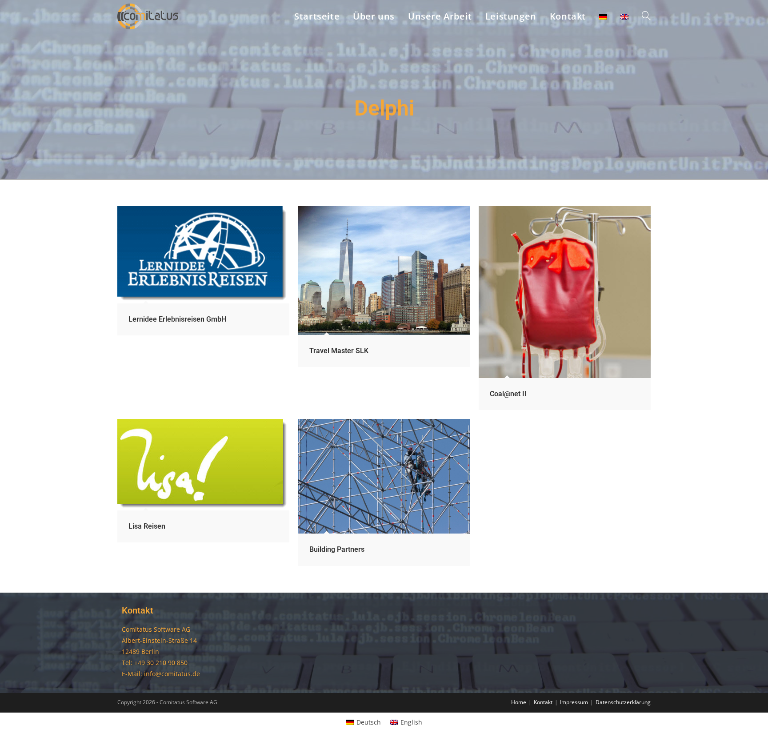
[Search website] (646, 16)
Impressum (574, 702)
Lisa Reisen (146, 526)
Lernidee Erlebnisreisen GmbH (177, 319)
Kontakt (543, 702)
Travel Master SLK (338, 351)
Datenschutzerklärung (623, 702)
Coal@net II (508, 394)
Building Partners (336, 549)
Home (518, 702)
